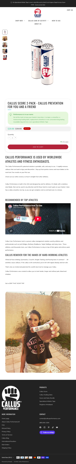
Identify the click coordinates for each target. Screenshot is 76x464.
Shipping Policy (6, 448)
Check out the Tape (40, 4)
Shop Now (19, 21)
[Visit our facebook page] (40, 427)
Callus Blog (5, 438)
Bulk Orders (5, 444)
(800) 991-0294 (44, 423)
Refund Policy (6, 428)
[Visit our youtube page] (57, 427)
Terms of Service (7, 435)
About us (38, 24)
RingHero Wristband (46, 404)
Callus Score (43, 391)
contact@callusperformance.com (49, 418)
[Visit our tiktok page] (53, 427)
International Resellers (9, 441)
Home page (5, 418)
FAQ (3, 425)
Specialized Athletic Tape (47, 401)
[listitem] (38, 3)
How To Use (56, 21)
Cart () (70, 10)
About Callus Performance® (11, 422)
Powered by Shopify (7, 461)
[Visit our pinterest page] (49, 427)
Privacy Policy (6, 431)
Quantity (11, 134)
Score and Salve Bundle (47, 398)
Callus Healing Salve (45, 395)
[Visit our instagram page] (44, 427)
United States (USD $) (7, 457)
